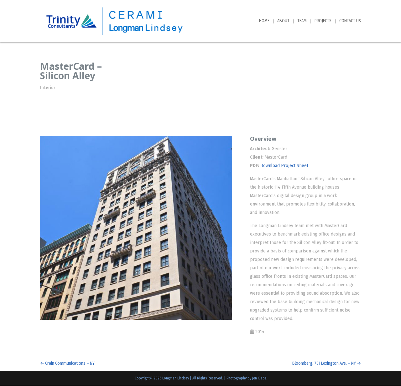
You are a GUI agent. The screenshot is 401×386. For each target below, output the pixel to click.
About (283, 21)
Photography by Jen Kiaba (247, 378)
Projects (323, 21)
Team (302, 21)
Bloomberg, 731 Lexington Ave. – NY (326, 363)
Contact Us (350, 21)
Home (264, 21)
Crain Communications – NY (67, 363)
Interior (47, 87)
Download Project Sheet (284, 165)
